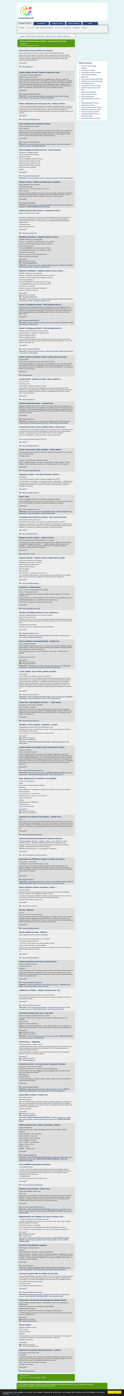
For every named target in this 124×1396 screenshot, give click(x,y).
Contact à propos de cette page (83, 1384)
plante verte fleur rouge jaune (36, 667)
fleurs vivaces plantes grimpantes (37, 1007)
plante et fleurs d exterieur (55, 1268)
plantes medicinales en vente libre (50, 984)
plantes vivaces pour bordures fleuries (58, 423)
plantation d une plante (55, 1211)
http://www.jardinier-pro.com (31, 633)
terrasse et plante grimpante (90, 111)
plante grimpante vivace (40, 1009)
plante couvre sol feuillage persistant (55, 881)
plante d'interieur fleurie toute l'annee (39, 1157)
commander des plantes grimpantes (89, 76)
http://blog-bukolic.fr (28, 879)
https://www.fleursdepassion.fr (31, 175)
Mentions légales (28, 1384)
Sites (37, 27)
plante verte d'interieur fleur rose (61, 1157)
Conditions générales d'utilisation (46, 1384)
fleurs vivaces (25, 23)
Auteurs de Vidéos (46, 27)
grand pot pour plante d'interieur (48, 1159)
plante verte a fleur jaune (53, 667)
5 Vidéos (29, 45)
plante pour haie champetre (25, 145)
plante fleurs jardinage (88, 92)
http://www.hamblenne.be (30, 263)
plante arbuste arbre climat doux (56, 1009)
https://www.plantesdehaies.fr (31, 320)
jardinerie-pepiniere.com (30, 1321)
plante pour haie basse (34, 97)
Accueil (21, 27)
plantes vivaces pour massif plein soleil (36, 1211)
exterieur (41, 23)
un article (67, 27)
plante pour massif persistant (56, 1296)
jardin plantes (57, 23)
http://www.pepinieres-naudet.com (32, 982)
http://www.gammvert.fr (29, 1115)
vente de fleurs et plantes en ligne (38, 774)
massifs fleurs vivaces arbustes (91, 72)
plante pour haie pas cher (34, 265)
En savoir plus (15, 1394)
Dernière (44, 1377)
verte (90, 23)
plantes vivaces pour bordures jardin (39, 423)
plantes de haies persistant (52, 96)
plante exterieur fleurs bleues (40, 1269)
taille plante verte (39, 1037)
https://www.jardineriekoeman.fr (32, 94)
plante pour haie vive (65, 635)
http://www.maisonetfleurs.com (31, 119)
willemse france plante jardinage (91, 81)
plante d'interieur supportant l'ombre (35, 1239)
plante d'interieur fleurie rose (27, 1159)
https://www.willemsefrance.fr (31, 445)
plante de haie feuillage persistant (36, 96)
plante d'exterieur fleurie (36, 1268)
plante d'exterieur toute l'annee (39, 1117)
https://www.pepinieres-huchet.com (33, 1292)
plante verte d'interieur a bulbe (91, 109)
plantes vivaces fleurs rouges (57, 1269)
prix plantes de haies (50, 144)
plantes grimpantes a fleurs (90, 103)
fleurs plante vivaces (48, 511)
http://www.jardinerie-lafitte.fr (31, 1087)
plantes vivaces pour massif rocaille (56, 1007)
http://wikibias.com (28, 66)
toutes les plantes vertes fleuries (91, 107)
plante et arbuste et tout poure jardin (38, 206)
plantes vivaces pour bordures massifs (48, 421)
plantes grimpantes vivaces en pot (91, 100)
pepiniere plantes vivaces (48, 513)
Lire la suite (22, 63)
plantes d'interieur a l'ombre (55, 1239)
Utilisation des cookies (65, 1384)
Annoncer (76, 27)
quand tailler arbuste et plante (57, 1090)
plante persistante (64, 322)
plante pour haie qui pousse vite (26, 1037)
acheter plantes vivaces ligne (56, 774)
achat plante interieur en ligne (90, 118)
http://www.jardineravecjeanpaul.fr (32, 834)
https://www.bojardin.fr (29, 203)
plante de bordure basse (33, 421)
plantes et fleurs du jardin (56, 772)
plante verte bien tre (66, 1036)
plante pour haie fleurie (47, 97)
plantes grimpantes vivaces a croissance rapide (45, 1119)
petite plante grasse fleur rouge (35, 665)
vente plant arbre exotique (30, 986)
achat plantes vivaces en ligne (91, 85)
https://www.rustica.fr (28, 1371)
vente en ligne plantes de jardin (37, 698)
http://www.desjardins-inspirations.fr (33, 1185)
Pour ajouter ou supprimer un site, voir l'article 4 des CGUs (36, 1386)
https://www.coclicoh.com (30, 233)
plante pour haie (34, 324)
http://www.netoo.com (29, 399)
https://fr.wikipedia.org (29, 1060)
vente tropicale (74, 23)
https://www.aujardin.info (30, 1155)
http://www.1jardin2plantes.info (31, 470)
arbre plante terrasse (88, 105)
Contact (85, 27)
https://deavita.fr (27, 375)
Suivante (37, 1377)
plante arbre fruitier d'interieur (36, 1089)
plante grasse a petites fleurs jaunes (53, 665)
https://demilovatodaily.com (30, 533)
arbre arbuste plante (34, 513)
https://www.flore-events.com (31, 720)
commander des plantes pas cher (41, 266)
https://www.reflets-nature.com (31, 608)
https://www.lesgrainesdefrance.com (33, 770)
